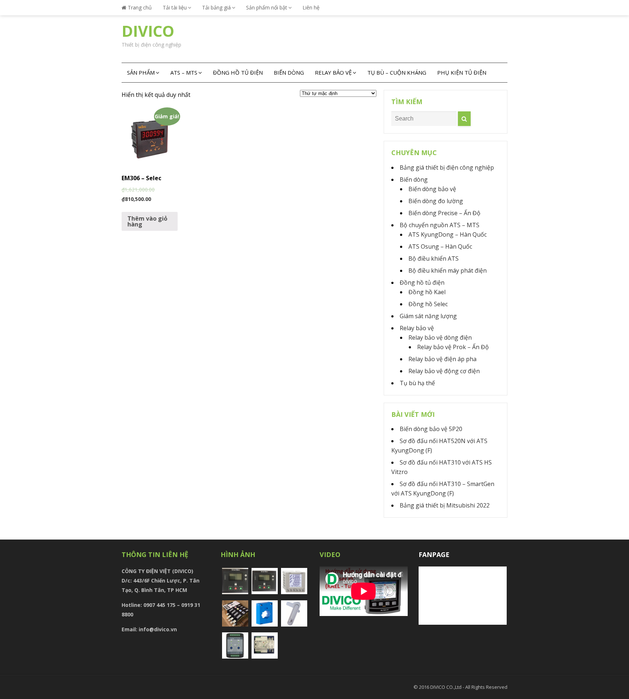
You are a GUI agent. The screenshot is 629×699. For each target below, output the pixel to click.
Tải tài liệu (175, 7)
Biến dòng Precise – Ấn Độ (444, 213)
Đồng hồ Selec (428, 304)
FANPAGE (434, 554)
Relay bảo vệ (333, 72)
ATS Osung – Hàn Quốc (440, 246)
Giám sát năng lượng (428, 316)
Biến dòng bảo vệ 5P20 (431, 429)
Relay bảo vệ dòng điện (440, 337)
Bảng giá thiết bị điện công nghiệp (447, 167)
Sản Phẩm (141, 72)
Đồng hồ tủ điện (238, 72)
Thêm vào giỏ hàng (147, 221)
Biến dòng (289, 72)
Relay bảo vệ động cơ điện (444, 371)
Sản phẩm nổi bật (266, 7)
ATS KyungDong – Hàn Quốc (447, 234)
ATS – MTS (183, 72)
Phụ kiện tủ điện (461, 72)
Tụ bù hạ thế (417, 383)
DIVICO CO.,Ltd (446, 687)
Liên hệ (311, 7)
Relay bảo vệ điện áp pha (442, 359)
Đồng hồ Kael (427, 292)
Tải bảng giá (216, 7)
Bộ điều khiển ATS (433, 258)
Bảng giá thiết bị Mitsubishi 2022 (445, 505)
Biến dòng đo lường (435, 201)
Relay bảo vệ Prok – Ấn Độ (453, 347)
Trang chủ (139, 7)
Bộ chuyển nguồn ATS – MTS (439, 225)
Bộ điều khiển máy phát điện (447, 270)
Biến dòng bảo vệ (432, 189)
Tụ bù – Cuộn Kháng (396, 72)
